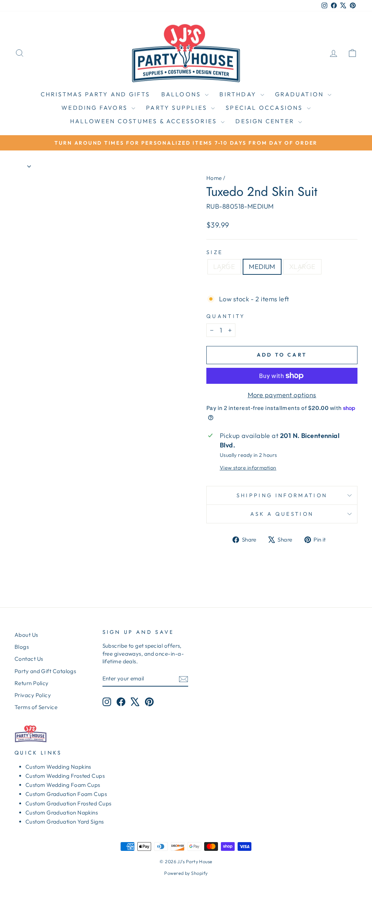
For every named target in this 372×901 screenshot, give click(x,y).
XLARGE (302, 266)
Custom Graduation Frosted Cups (68, 803)
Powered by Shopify (185, 873)
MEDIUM (262, 266)
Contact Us (29, 658)
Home (214, 177)
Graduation (300, 94)
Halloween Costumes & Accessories (144, 121)
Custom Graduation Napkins (61, 812)
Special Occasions (265, 107)
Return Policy (32, 683)
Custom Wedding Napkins (58, 766)
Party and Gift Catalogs (45, 671)
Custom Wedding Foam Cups (62, 784)
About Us (26, 634)
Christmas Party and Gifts (95, 94)
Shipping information (281, 495)
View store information (248, 467)
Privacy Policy (33, 695)
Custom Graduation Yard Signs (64, 821)
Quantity (225, 316)
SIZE (214, 252)
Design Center (265, 121)
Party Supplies (177, 107)
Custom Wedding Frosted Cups (65, 775)
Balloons (182, 94)
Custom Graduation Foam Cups (66, 794)
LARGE (224, 266)
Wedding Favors (95, 107)
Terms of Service (36, 707)
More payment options (282, 395)
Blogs (22, 646)
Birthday (239, 94)
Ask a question (282, 514)
